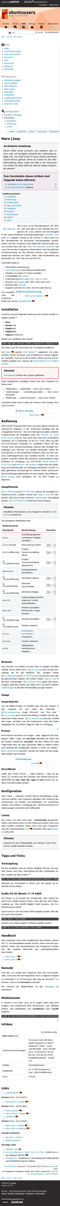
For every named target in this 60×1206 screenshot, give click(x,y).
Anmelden (43, 5)
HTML (9, 127)
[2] (30, 874)
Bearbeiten (21, 132)
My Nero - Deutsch (14, 1137)
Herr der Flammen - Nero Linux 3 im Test (24, 1152)
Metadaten (11, 121)
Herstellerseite (24, 301)
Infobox (10, 217)
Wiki (24, 23)
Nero (8, 352)
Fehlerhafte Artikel (12, 101)
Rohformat (11, 124)
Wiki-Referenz (10, 86)
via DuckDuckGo (52, 33)
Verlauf (32, 132)
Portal (6, 23)
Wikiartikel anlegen (12, 80)
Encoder (35, 763)
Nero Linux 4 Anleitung (15, 1128)
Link (27, 829)
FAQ (6, 60)
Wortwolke (9, 69)
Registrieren (54, 5)
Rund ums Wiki (11, 104)
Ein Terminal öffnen (16, 187)
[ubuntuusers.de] (18, 15)
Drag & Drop (44, 495)
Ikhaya (32, 23)
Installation (11, 197)
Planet (41, 23)
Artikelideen (9, 95)
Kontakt (11, 1194)
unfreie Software (51, 1174)
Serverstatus (40, 1194)
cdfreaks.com (11, 1149)
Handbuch (11, 208)
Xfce (56, 235)
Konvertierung (11, 270)
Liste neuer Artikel (12, 54)
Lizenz (3, 1194)
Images (21, 282)
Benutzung (9, 63)
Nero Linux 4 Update (14, 1125)
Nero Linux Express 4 (35, 296)
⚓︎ (56, 184)
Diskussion (42, 132)
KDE (8, 238)
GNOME (49, 235)
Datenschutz (19, 1194)
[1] (16, 317)
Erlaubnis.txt (11, 1158)
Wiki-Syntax (9, 89)
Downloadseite (12, 1093)
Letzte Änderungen (12, 51)
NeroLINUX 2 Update (15, 1102)
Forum (15, 23)
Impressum (30, 1194)
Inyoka (13, 1183)
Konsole (10, 211)
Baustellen (9, 92)
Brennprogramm (37, 1174)
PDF (7, 943)
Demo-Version (12, 1111)
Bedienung (11, 199)
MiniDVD (20, 465)
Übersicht (8, 57)
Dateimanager (40, 498)
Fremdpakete (10, 375)
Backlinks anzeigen (13, 115)
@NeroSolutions (12, 1140)
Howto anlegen (11, 83)
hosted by (5, 2)
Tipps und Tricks (14, 205)
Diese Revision (10, 1166)
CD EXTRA (6, 465)
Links (9, 220)
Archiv (9, 37)
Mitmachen (53, 23)
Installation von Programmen (21, 184)
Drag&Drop (28, 279)
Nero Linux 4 (35, 415)
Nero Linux (18, 37)
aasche (52, 1166)
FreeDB (25, 276)
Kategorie (8, 66)
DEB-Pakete (28, 352)
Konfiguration (12, 202)
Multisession (12, 214)
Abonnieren (54, 132)
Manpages (49, 986)
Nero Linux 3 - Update (15, 1113)
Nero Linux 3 (11, 957)
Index (6, 48)
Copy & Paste (41, 279)
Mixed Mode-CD (50, 461)
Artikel (11, 131)
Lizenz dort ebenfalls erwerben (40, 247)
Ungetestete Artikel (12, 98)
